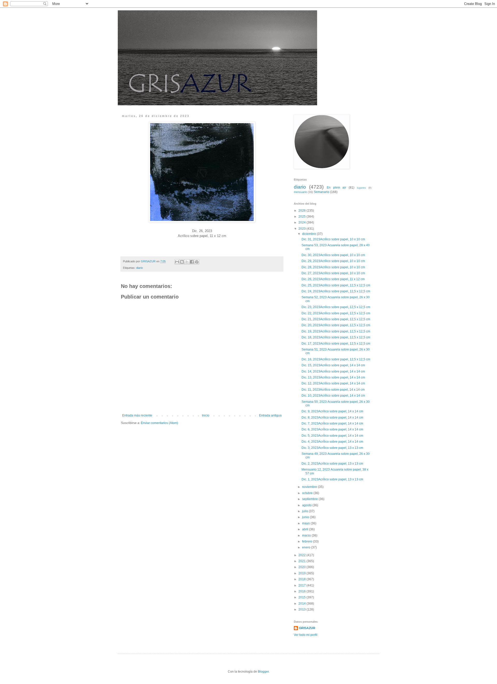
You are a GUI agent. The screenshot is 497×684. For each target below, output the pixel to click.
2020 (302, 567)
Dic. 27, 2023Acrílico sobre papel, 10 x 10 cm (334, 273)
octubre (307, 493)
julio (305, 511)
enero (306, 547)
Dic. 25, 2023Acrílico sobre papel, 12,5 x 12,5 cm (336, 285)
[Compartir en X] (186, 261)
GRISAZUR (307, 628)
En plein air (336, 187)
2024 (302, 222)
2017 (302, 585)
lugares (361, 187)
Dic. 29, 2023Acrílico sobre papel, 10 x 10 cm (334, 261)
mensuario (300, 192)
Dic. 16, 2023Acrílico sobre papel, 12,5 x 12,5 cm (336, 359)
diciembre (309, 234)
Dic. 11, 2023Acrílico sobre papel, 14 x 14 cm (334, 389)
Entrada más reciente (137, 415)
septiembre (310, 499)
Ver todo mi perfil (305, 635)
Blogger (263, 671)
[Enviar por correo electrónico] (177, 261)
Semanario (321, 192)
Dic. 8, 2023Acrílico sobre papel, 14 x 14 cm (333, 417)
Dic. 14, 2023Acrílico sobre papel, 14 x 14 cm (334, 371)
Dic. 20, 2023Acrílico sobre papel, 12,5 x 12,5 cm (336, 325)
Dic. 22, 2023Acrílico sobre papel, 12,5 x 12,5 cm (336, 313)
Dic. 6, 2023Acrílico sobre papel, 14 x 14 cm (333, 429)
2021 (302, 561)
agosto (307, 505)
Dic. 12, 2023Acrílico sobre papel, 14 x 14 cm (334, 383)
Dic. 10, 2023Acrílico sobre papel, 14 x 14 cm (334, 395)
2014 (302, 603)
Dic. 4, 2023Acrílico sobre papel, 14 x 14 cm (333, 441)
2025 (302, 216)
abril (305, 529)
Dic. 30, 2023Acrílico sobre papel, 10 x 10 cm (334, 255)
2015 (302, 597)
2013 (302, 609)
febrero (307, 541)
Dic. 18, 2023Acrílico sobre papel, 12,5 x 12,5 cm (336, 337)
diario (139, 267)
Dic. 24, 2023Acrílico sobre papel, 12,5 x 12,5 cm (336, 291)
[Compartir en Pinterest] (196, 261)
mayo (306, 523)
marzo (307, 535)
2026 (302, 210)
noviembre (310, 487)
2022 (302, 555)
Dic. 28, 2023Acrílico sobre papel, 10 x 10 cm (334, 267)
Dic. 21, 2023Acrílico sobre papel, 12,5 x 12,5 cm (336, 319)
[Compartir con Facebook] (191, 261)
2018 (302, 579)
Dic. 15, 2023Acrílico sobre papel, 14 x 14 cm (334, 365)
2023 (302, 229)
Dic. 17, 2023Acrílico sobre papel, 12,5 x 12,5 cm (336, 343)
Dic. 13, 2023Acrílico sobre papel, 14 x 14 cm (334, 377)
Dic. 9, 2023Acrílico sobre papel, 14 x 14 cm (333, 411)
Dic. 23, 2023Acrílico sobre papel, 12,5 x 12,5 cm (336, 307)
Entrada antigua (270, 415)
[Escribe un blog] (182, 261)
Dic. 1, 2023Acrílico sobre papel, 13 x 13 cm (333, 479)
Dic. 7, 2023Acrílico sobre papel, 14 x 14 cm (333, 423)
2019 (302, 573)
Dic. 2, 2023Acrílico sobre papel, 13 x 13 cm (333, 463)
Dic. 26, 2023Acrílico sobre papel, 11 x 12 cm (334, 279)
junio (306, 517)
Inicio (205, 415)
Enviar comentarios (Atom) (159, 423)
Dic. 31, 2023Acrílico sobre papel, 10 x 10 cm (334, 239)
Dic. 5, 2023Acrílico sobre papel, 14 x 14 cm (333, 435)
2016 (302, 591)
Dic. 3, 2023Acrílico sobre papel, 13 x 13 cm (333, 448)
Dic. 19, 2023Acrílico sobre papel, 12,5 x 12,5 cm (336, 331)
